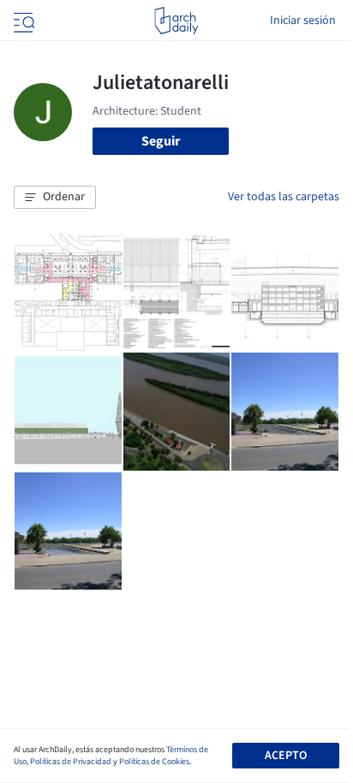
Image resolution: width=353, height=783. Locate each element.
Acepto (286, 755)
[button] (55, 198)
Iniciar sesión (303, 21)
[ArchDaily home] (176, 20)
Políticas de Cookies (154, 762)
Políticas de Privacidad (70, 762)
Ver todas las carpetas (283, 196)
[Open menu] (22, 21)
